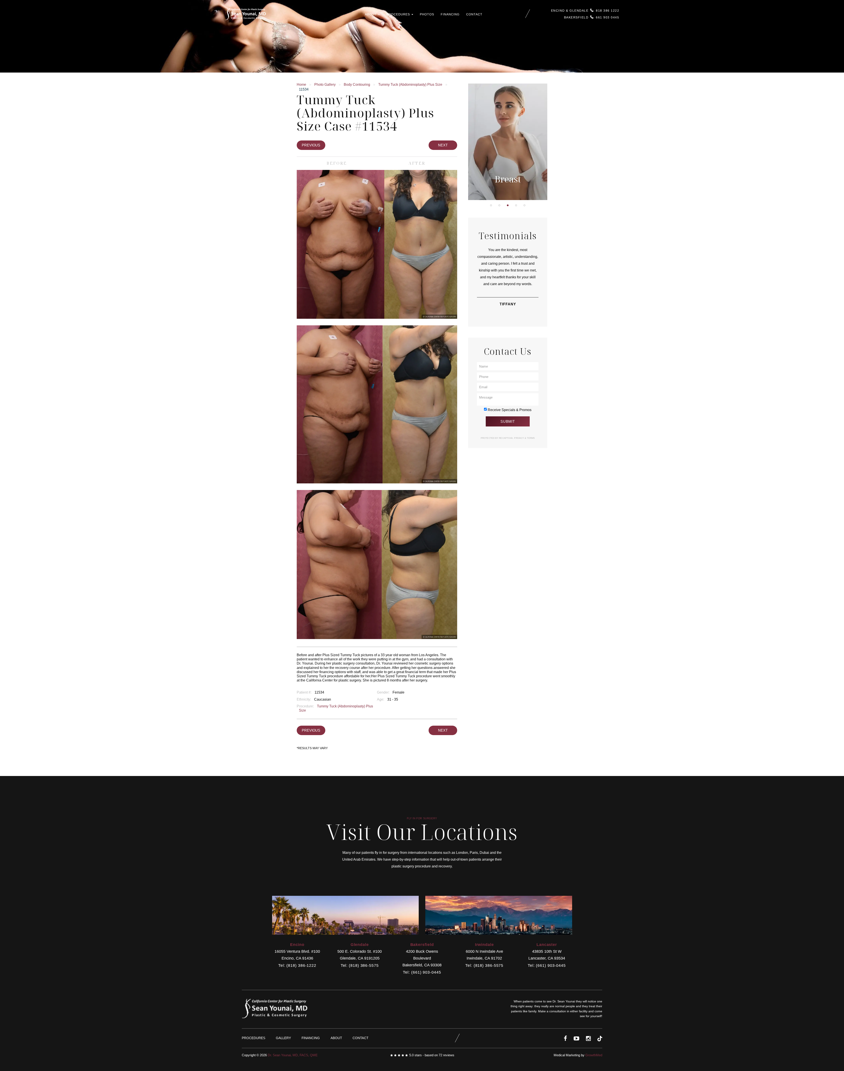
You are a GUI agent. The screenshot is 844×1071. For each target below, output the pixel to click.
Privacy (519, 438)
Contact (474, 14)
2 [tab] (499, 205)
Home (301, 84)
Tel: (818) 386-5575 (360, 966)
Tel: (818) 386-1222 (297, 966)
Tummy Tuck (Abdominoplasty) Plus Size (410, 84)
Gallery (283, 1038)
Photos (427, 14)
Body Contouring (357, 84)
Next (443, 145)
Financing (450, 14)
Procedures (398, 14)
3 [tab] (508, 205)
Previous (311, 145)
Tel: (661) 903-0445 (422, 972)
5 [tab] (524, 205)
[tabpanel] (507, 142)
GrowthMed (593, 1055)
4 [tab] (516, 205)
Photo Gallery (325, 84)
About (371, 14)
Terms (530, 438)
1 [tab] (491, 205)
